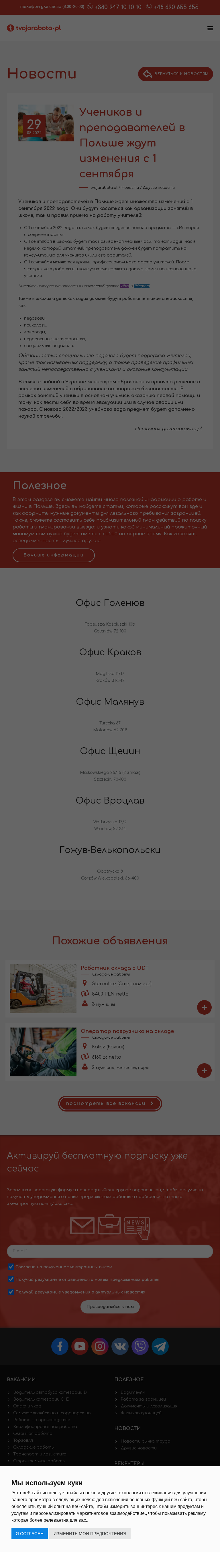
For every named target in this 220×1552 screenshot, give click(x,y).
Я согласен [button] (30, 1533)
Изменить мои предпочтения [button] (90, 1533)
